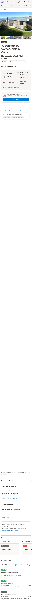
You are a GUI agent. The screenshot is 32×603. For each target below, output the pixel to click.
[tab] (9, 110)
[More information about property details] (15, 66)
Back (5, 9)
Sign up (24, 2)
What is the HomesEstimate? (10, 498)
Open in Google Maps (17, 117)
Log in (28, 2)
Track (17, 100)
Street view (7, 117)
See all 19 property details (11, 87)
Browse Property (5, 6)
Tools (27, 6)
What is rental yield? (8, 517)
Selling (21, 6)
